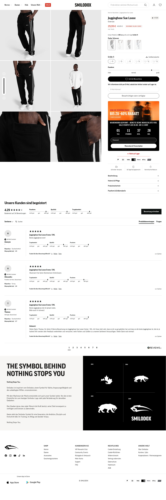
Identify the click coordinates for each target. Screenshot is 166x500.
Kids (26, 5)
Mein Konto (79, 459)
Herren (7, 5)
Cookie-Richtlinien (114, 452)
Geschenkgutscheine (51, 459)
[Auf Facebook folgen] (6, 455)
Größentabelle (154, 57)
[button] (69, 348)
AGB (109, 468)
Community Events (81, 452)
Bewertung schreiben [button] (151, 211)
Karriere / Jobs (143, 452)
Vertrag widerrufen (114, 459)
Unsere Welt (35, 5)
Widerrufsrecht (113, 455)
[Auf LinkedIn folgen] (24, 455)
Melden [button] (55, 253)
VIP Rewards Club (81, 449)
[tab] (146, 222)
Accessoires (47, 455)
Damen (17, 5)
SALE (48, 5)
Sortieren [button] (8, 221)
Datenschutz (112, 462)
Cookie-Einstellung (114, 449)
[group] (16, 210)
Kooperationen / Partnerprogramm (149, 455)
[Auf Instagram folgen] (10, 455)
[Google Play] (33, 482)
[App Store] (14, 482)
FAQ (76, 465)
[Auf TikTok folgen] (19, 455)
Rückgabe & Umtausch (82, 455)
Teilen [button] (60, 253)
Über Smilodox (143, 449)
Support (77, 462)
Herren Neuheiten (113, 12)
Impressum (111, 465)
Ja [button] (51, 253)
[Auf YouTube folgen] (15, 455)
